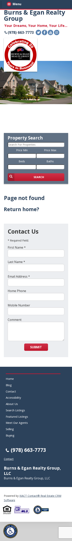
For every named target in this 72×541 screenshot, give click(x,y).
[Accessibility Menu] (10, 531)
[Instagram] (56, 32)
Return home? (21, 209)
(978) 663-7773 (21, 32)
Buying (10, 435)
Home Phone (17, 291)
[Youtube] (50, 32)
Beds (22, 161)
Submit (36, 347)
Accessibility (13, 397)
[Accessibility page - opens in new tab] (42, 515)
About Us (12, 404)
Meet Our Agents (17, 423)
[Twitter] (38, 32)
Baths (50, 161)
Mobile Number (19, 305)
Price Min (22, 150)
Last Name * (16, 262)
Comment (15, 320)
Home (10, 379)
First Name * (17, 247)
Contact (11, 391)
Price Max (50, 150)
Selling (10, 429)
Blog (9, 385)
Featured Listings (17, 416)
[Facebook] (44, 32)
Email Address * (19, 276)
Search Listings (15, 410)
